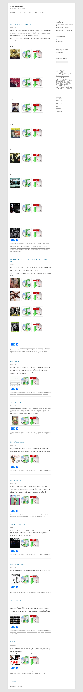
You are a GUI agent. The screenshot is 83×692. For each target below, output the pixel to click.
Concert (27, 243)
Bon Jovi (14, 246)
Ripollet (22, 249)
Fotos (64, 80)
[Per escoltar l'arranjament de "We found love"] (15, 583)
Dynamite (29, 673)
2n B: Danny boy (15, 402)
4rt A (33, 245)
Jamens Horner (13, 248)
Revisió (11, 245)
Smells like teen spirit (64, 87)
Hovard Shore (41, 246)
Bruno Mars (60, 75)
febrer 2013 (58, 98)
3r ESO (25, 12)
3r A (27, 245)
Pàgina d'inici (13, 12)
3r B (29, 245)
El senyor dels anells (25, 246)
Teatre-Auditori (33, 352)
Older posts (13, 681)
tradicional (39, 433)
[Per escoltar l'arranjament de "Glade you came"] (15, 547)
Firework (61, 80)
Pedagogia (43, 243)
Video (67, 88)
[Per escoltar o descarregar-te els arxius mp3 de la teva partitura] (25, 385)
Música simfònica (34, 248)
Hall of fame (32, 246)
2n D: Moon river (16, 480)
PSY (44, 351)
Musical (32, 471)
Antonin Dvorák (37, 245)
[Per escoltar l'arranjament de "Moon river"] (15, 504)
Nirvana (66, 84)
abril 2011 (58, 108)
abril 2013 (58, 97)
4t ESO (30, 12)
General (39, 243)
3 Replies (12, 264)
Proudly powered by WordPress (16, 686)
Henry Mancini (31, 516)
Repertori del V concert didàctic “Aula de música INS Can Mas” (29, 260)
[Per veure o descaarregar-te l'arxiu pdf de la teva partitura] (35, 623)
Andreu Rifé (31, 349)
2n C (23, 245)
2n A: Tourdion (15, 361)
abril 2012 (58, 101)
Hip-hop (36, 246)
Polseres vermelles (37, 351)
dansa (23, 394)
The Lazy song (63, 88)
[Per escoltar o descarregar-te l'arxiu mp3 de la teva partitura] (25, 425)
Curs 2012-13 (18, 246)
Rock (26, 249)
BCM (69, 73)
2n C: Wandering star (17, 442)
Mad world (69, 83)
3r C (31, 245)
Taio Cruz (41, 673)
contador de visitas (60, 41)
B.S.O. (47, 245)
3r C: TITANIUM (15, 601)
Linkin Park (21, 248)
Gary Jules (66, 80)
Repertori (47, 243)
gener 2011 (58, 111)
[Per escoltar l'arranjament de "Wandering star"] (15, 463)
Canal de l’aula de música (61, 50)
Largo (18, 248)
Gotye (20, 351)
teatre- (34, 249)
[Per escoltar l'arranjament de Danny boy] (15, 425)
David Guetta (34, 632)
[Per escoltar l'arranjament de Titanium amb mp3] (15, 623)
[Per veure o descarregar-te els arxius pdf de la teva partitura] (35, 385)
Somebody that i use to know (23, 352)
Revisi (20, 249)
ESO (36, 243)
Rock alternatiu (30, 249)
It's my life (46, 246)
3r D (44, 671)
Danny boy (24, 433)
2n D (25, 245)
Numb (47, 248)
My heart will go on (41, 248)
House (39, 632)
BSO (17, 471)
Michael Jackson (27, 248)
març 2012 (58, 103)
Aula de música (16, 6)
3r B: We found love (17, 564)
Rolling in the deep (14, 352)
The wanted (39, 555)
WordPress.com (59, 52)
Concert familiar (32, 243)
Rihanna (42, 592)
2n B (21, 245)
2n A (19, 245)
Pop (42, 351)
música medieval (28, 394)
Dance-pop (31, 555)
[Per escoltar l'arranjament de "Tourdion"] (15, 385)
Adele (27, 349)
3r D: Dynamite (15, 642)
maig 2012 (58, 100)
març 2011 (58, 109)
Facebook (42, 12)
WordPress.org (59, 54)
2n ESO (19, 12)
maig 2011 (58, 106)
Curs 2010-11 (61, 77)
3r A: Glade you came (17, 524)
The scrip (38, 249)
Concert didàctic (32, 348)
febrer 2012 (58, 105)
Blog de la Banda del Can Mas (62, 49)
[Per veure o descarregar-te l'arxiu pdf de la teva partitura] (35, 425)
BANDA (36, 12)
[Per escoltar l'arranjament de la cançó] (15, 664)
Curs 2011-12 (19, 394)
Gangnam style (15, 351)
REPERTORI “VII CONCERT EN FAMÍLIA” (22, 24)
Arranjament (22, 243)
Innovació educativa (29, 351)
